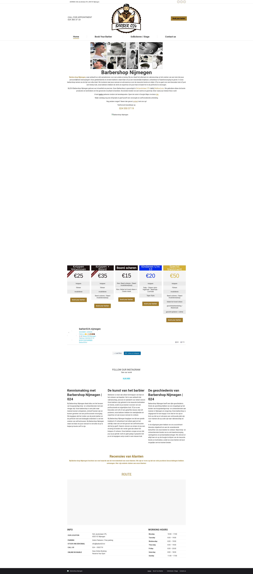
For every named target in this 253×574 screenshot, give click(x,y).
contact (135, 101)
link (157, 94)
